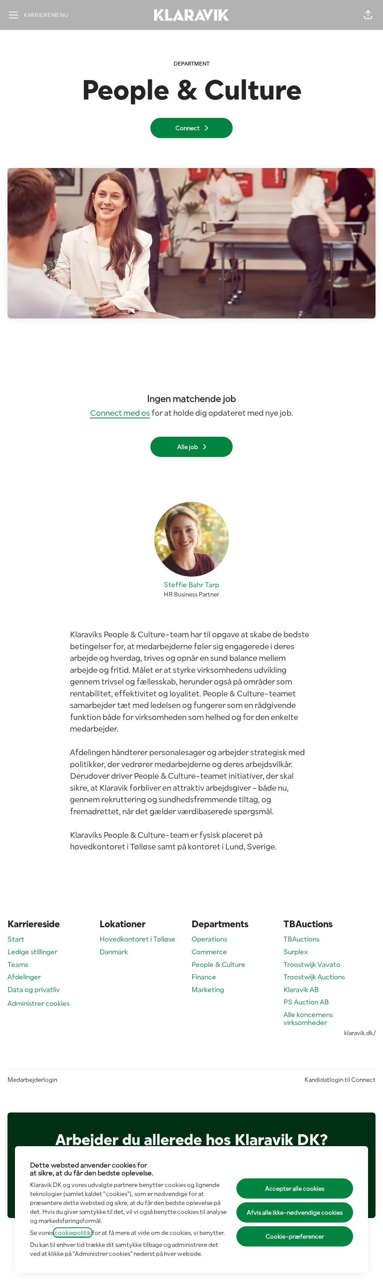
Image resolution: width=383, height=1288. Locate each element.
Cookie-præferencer (295, 1236)
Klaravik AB (301, 989)
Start (15, 939)
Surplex (296, 951)
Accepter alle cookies (294, 1188)
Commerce (209, 951)
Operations (209, 939)
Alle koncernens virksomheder (308, 1018)
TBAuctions (301, 939)
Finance (204, 977)
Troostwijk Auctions (314, 977)
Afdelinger (24, 977)
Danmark (113, 951)
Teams (17, 964)
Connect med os (120, 413)
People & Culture (218, 964)
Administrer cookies (38, 1003)
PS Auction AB (306, 1002)
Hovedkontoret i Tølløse (137, 939)
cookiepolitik (73, 1232)
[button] (368, 14)
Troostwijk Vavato (312, 964)
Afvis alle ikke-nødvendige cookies (295, 1212)
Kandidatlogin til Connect (340, 1079)
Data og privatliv (33, 989)
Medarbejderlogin (32, 1079)
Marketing (208, 989)
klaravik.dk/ (360, 1033)
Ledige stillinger (32, 951)
